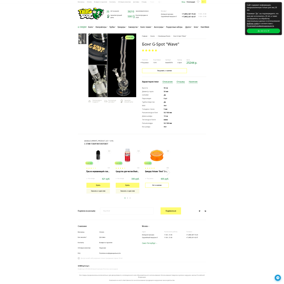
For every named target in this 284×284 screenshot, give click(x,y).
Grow (196, 27)
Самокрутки (133, 27)
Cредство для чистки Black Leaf (128, 171)
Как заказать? (82, 237)
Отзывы (144, 2)
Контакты (112, 2)
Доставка (136, 2)
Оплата (89, 2)
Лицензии (102, 248)
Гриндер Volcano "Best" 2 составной (159, 171)
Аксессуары (158, 27)
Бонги (90, 27)
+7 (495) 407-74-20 (189, 14)
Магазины (81, 2)
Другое (188, 27)
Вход (183, 2)
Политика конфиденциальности (110, 253)
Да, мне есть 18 (263, 31)
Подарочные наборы (174, 27)
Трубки (112, 27)
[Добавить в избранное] (109, 151)
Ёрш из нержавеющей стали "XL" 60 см (102, 171)
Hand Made (205, 27)
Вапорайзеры (101, 27)
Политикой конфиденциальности (260, 26)
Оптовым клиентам (124, 2)
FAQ (79, 253)
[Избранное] (198, 1)
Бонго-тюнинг (145, 27)
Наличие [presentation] (193, 81)
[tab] (150, 81)
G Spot (180, 63)
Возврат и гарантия (100, 2)
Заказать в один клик (98, 191)
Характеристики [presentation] (150, 81)
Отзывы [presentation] (181, 81)
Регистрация (191, 2)
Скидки (83, 27)
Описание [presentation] (168, 81)
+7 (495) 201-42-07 (189, 17)
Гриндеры (121, 27)
